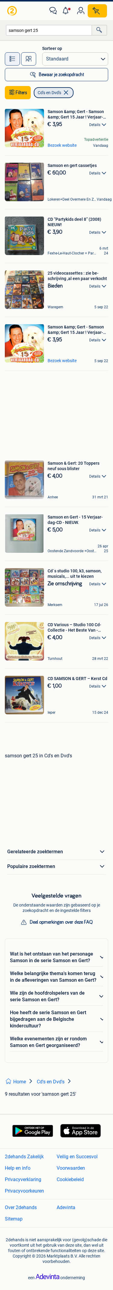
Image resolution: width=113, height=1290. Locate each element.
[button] (67, 10)
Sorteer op (52, 48)
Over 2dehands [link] (21, 1207)
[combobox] (49, 30)
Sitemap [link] (14, 1219)
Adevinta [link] (66, 1207)
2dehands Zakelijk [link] (24, 1156)
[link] (12, 10)
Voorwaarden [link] (71, 1168)
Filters (21, 92)
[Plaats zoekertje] (97, 10)
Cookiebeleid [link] (70, 1179)
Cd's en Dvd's (49, 92)
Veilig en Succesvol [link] (77, 1156)
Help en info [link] (17, 1168)
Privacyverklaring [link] (23, 1179)
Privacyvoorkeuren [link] (24, 1191)
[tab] (12, 59)
